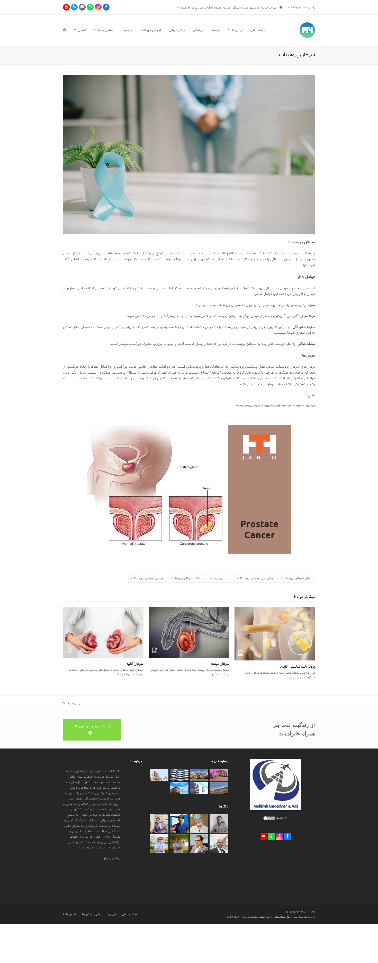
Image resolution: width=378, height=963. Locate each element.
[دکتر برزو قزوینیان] (179, 843)
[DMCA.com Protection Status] (276, 820)
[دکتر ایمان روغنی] (219, 823)
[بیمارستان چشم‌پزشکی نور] (199, 788)
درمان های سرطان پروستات (255, 578)
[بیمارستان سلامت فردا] (219, 788)
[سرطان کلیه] (103, 632)
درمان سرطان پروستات (296, 578)
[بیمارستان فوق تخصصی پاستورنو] (179, 788)
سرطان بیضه (220, 663)
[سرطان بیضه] (189, 632)
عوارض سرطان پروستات (147, 578)
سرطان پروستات (219, 578)
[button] (64, 30)
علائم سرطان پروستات (185, 578)
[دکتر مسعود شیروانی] (219, 843)
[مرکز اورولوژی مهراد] (219, 775)
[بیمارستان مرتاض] (199, 775)
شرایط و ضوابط (91, 914)
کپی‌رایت (111, 914)
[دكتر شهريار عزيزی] (179, 823)
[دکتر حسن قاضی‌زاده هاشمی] (199, 843)
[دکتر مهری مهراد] (199, 823)
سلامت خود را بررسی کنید (91, 726)
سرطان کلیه (135, 663)
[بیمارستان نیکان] (159, 774)
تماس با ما (69, 914)
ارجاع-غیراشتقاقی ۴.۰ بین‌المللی (275, 917)
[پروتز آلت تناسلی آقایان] (275, 633)
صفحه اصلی (129, 914)
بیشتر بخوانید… (109, 858)
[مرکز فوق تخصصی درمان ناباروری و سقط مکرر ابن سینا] (179, 774)
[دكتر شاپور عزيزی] (159, 823)
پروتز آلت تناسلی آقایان (297, 666)
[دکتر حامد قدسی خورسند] (159, 843)
